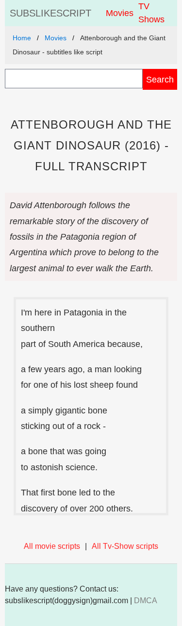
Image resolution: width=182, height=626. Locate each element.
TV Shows (151, 12)
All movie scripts (52, 546)
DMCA (145, 600)
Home (22, 38)
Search (160, 79)
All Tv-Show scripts (125, 546)
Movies (119, 13)
